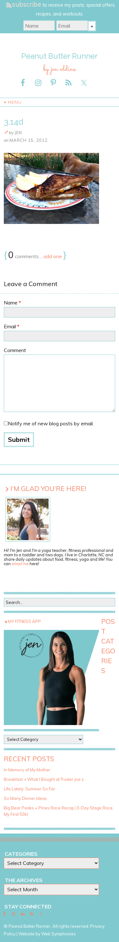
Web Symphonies (58, 933)
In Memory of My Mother (27, 769)
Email (11, 326)
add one (52, 256)
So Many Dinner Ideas (25, 798)
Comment (15, 350)
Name (12, 302)
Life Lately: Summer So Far (29, 788)
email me (20, 563)
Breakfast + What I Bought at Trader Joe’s (44, 779)
